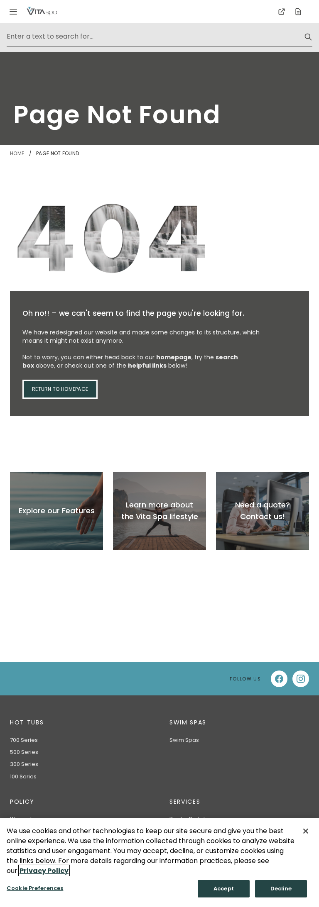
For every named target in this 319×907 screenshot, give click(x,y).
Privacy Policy (44, 870)
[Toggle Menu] (13, 11)
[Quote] (298, 11)
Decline (281, 888)
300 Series (24, 764)
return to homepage (60, 389)
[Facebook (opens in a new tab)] (279, 678)
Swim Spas (184, 740)
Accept (223, 888)
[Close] (306, 831)
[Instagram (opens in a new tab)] (300, 678)
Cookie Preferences (35, 888)
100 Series (23, 776)
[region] (159, 862)
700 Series (24, 740)
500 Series (24, 752)
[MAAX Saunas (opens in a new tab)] (281, 11)
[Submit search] (308, 37)
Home (18, 153)
